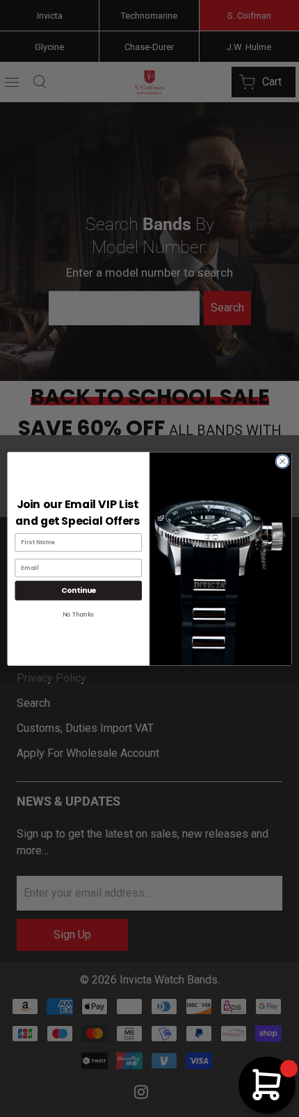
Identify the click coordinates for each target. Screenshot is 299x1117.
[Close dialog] (282, 461)
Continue (78, 590)
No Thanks (78, 614)
